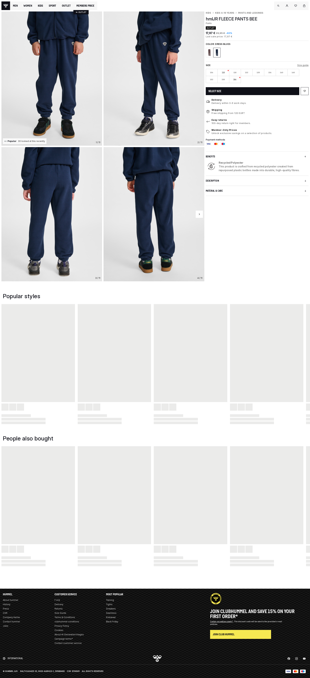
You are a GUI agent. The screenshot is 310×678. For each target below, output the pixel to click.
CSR (5, 613)
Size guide (303, 65)
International (15, 658)
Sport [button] (52, 5)
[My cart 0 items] (304, 5)
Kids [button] (40, 5)
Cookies (59, 630)
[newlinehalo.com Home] (5, 5)
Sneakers (111, 608)
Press (6, 608)
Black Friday (112, 621)
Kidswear (111, 617)
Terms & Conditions (65, 617)
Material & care (214, 190)
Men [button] (15, 5)
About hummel (10, 600)
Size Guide (60, 613)
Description (212, 180)
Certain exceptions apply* (221, 621)
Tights (109, 604)
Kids (208, 12)
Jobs (5, 626)
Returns (59, 608)
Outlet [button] (66, 5)
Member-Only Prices (224, 130)
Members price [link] (85, 5)
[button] (278, 5)
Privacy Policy (62, 626)
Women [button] (28, 5)
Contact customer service (68, 643)
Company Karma (11, 617)
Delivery (217, 99)
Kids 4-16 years (224, 12)
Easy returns (219, 120)
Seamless (111, 613)
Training (110, 600)
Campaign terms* (64, 638)
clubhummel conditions (67, 621)
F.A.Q (57, 600)
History (6, 604)
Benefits (210, 156)
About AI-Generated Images (69, 634)
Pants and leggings (250, 12)
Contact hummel (11, 621)
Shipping (217, 110)
